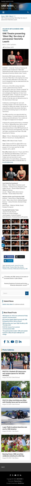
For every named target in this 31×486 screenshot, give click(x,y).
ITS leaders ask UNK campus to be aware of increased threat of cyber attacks (16, 277)
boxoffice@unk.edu (7, 162)
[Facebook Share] (3, 238)
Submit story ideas (7, 304)
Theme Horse (17, 481)
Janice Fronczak (19, 265)
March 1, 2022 (6, 44)
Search (27, 293)
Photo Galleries (8, 350)
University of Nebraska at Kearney (16, 268)
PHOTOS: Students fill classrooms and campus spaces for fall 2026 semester (14, 373)
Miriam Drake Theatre (8, 267)
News (21, 29)
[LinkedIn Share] (3, 245)
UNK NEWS (7, 5)
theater (22, 267)
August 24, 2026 (6, 377)
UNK (26, 268)
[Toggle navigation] (3, 12)
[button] (3, 248)
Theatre (4, 268)
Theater (5, 30)
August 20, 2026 (6, 431)
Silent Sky (17, 267)
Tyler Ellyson (15, 431)
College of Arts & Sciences (11, 29)
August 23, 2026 (6, 404)
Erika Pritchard (16, 377)
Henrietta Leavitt (10, 265)
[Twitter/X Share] (3, 241)
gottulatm (13, 44)
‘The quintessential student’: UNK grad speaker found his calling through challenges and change (15, 332)
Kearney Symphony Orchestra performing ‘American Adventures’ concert (15, 284)
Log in (3, 467)
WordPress (21, 483)
